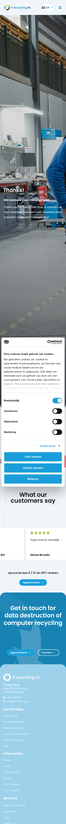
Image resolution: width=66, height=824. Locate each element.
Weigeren (33, 478)
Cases (7, 766)
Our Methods (11, 772)
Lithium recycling (13, 740)
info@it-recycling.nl (18, 701)
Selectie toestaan (33, 467)
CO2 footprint (11, 784)
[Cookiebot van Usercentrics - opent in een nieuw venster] (47, 342)
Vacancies (9, 811)
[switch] (57, 411)
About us (10, 798)
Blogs (6, 760)
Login (6, 817)
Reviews (8, 778)
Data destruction (13, 722)
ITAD (5, 746)
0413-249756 (14, 697)
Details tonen (48, 446)
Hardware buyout (13, 728)
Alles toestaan (33, 456)
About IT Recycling (14, 805)
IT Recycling (10, 715)
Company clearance (16, 734)
